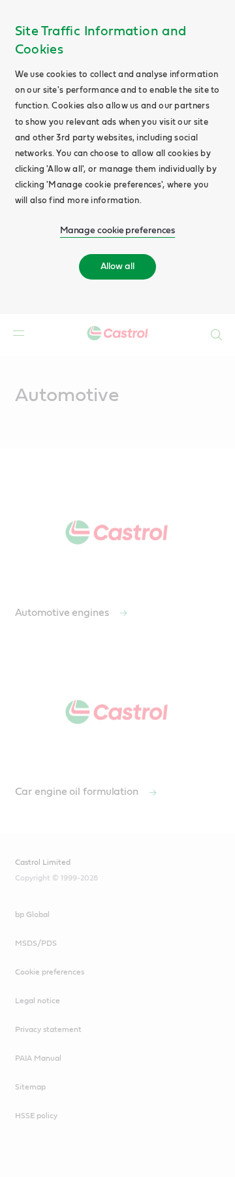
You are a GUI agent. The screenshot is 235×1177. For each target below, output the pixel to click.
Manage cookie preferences (118, 230)
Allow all (117, 266)
